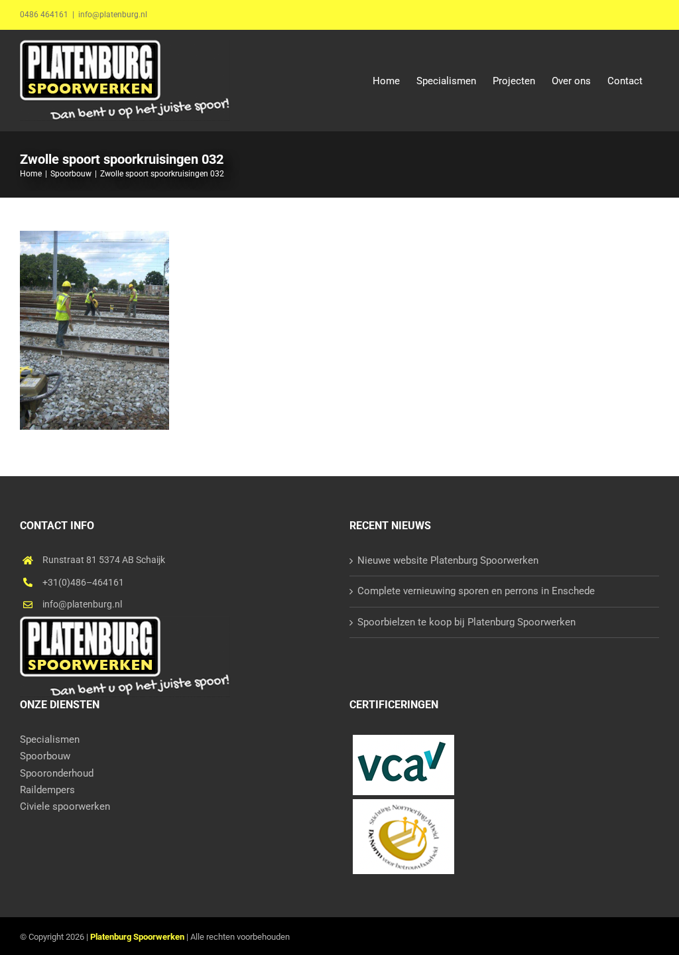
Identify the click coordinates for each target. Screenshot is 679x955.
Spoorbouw (45, 756)
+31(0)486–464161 (83, 582)
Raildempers (47, 790)
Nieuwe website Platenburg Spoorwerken (447, 560)
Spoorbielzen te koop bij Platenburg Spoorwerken (466, 622)
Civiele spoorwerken (65, 806)
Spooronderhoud (56, 773)
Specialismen (50, 739)
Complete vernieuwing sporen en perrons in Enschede (476, 591)
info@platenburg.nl (112, 14)
